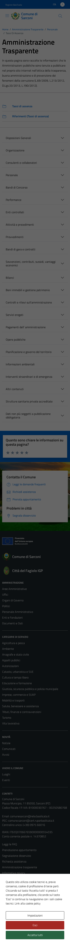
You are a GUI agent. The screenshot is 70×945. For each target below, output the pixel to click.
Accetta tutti (35, 935)
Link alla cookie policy (28, 903)
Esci (35, 925)
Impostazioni (35, 915)
